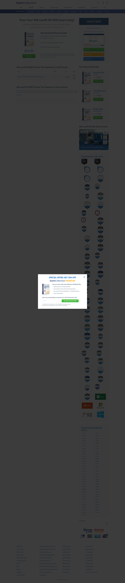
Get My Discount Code (70, 301)
